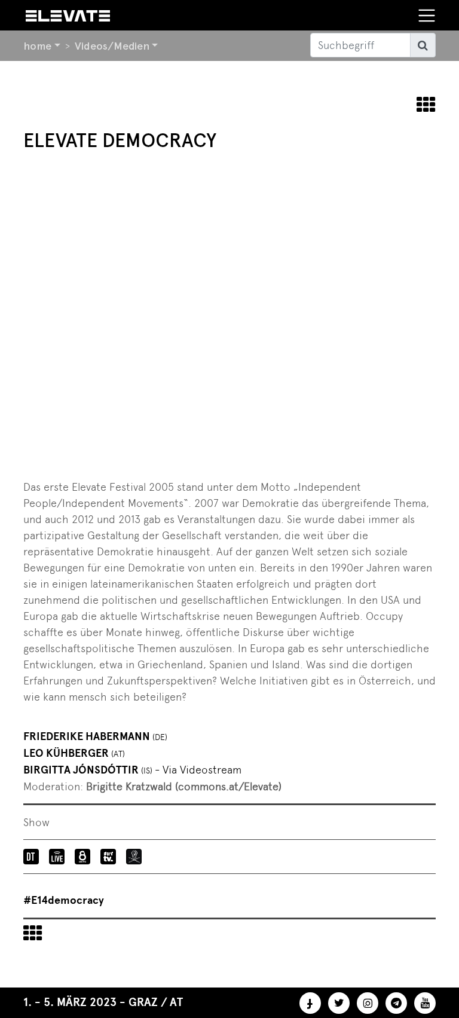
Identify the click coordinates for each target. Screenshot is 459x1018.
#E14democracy (63, 900)
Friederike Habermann (95, 736)
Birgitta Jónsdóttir (132, 770)
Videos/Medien (112, 45)
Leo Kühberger (74, 753)
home (37, 45)
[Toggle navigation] (427, 15)
